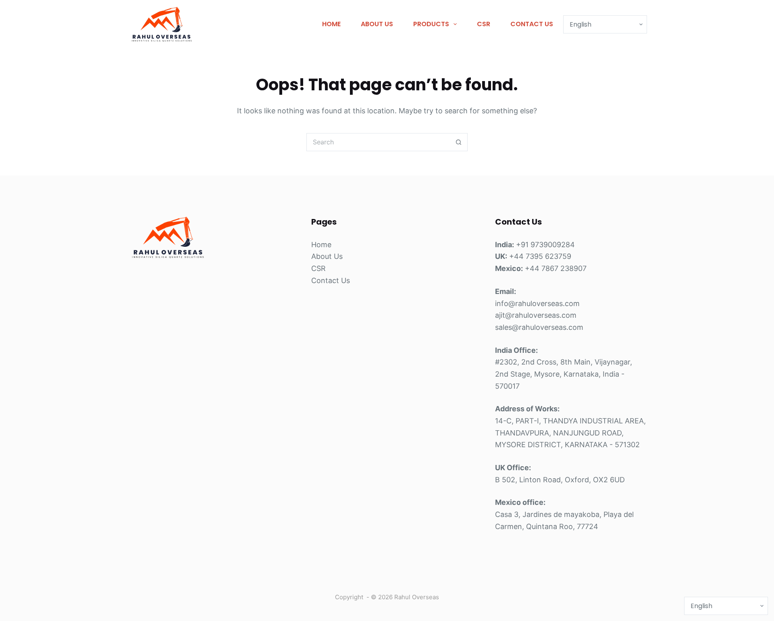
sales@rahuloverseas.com (539, 327)
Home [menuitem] (331, 24)
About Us (327, 256)
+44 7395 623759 (540, 256)
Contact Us (330, 280)
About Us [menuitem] (377, 24)
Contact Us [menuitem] (531, 24)
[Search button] (458, 142)
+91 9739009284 (545, 244)
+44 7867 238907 (556, 268)
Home (321, 244)
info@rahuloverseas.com (537, 303)
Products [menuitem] (431, 24)
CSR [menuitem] (483, 24)
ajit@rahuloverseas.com (535, 315)
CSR (318, 268)
